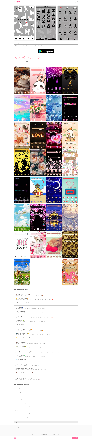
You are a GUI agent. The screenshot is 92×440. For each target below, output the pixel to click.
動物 (23, 57)
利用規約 (45, 434)
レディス (40, 57)
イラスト (34, 57)
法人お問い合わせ (40, 434)
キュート (28, 57)
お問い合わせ (34, 434)
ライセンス (58, 434)
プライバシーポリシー (52, 434)
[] (76, 422)
